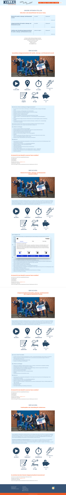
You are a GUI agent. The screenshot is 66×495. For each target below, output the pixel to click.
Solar (53, 2)
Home (40, 2)
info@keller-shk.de (26, 489)
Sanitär (48, 2)
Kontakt (56, 2)
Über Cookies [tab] (44, 241)
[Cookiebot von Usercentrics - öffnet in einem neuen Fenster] (46, 238)
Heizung (44, 2)
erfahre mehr (53, 20)
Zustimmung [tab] (21, 241)
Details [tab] (33, 241)
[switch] (29, 253)
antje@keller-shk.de (22, 161)
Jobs (61, 2)
